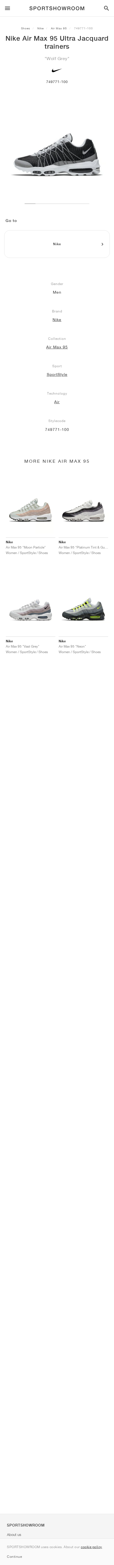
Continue (14, 1556)
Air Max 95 (59, 28)
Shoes (25, 28)
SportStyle (57, 374)
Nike (40, 28)
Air (57, 402)
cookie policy (91, 1547)
